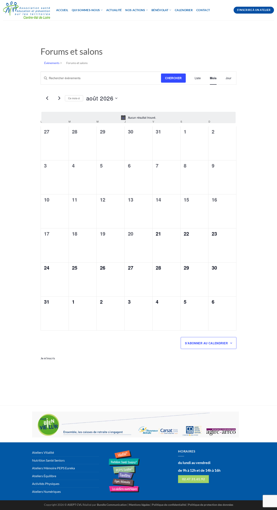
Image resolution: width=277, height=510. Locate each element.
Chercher (173, 78)
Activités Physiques (45, 483)
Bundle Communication (112, 504)
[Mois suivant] (59, 98)
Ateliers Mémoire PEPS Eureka (53, 468)
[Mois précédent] (47, 98)
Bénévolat (160, 10)
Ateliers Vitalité (43, 452)
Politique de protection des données (210, 504)
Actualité (114, 10)
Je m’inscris (48, 358)
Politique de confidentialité (169, 504)
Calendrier (184, 10)
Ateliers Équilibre (44, 476)
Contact (203, 10)
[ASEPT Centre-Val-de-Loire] (26, 10)
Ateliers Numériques (46, 491)
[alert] (138, 117)
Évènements (51, 63)
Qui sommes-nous (86, 10)
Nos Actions (135, 10)
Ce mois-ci (74, 98)
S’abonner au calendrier (206, 343)
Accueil (62, 10)
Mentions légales (139, 504)
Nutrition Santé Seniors (48, 460)
